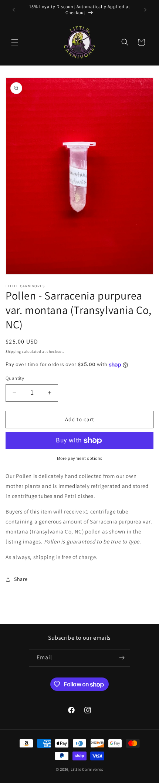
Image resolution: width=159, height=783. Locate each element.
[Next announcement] (145, 9)
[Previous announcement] (14, 9)
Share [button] (21, 579)
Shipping (13, 351)
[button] (15, 42)
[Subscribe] (122, 657)
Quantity (15, 378)
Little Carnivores (87, 769)
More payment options (79, 458)
